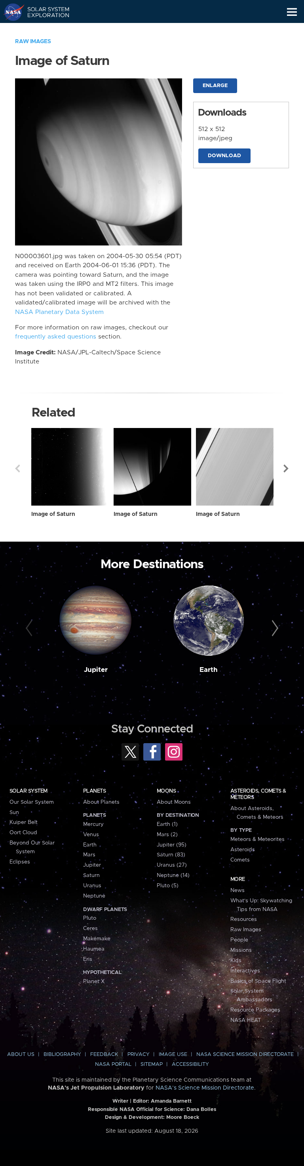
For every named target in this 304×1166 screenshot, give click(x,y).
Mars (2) (167, 834)
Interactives (245, 971)
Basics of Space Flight (258, 981)
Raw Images (33, 41)
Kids (235, 960)
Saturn (91, 875)
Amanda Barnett (171, 1101)
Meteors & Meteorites (257, 839)
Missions (241, 950)
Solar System (29, 791)
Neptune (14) (173, 875)
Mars (89, 855)
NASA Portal (113, 1064)
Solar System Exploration (44, 12)
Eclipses (20, 862)
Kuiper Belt (24, 822)
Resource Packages (255, 1010)
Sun (14, 812)
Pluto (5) (168, 885)
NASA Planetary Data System (59, 312)
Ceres (90, 928)
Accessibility (190, 1064)
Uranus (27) (172, 865)
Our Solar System (32, 802)
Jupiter (96, 669)
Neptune (94, 896)
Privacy (138, 1054)
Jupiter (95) (171, 845)
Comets (240, 860)
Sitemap (152, 1064)
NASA (10, 12)
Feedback (104, 1054)
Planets (94, 791)
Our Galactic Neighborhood (44, 30)
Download (224, 155)
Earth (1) (167, 824)
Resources (243, 919)
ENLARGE (215, 85)
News (237, 890)
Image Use (173, 1054)
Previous (17, 468)
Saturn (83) (171, 855)
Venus (91, 834)
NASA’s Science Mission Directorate (205, 1088)
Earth (209, 669)
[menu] (292, 12)
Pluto (89, 918)
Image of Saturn (53, 514)
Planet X (93, 981)
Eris (87, 959)
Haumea (93, 949)
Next (287, 468)
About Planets (101, 802)
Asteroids (242, 849)
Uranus (92, 885)
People (239, 940)
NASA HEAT (245, 1020)
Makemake (96, 939)
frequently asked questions (55, 337)
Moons (166, 791)
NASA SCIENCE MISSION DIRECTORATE (245, 1054)
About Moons (174, 802)
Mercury (93, 824)
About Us (20, 1054)
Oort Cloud (23, 832)
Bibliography (62, 1054)
